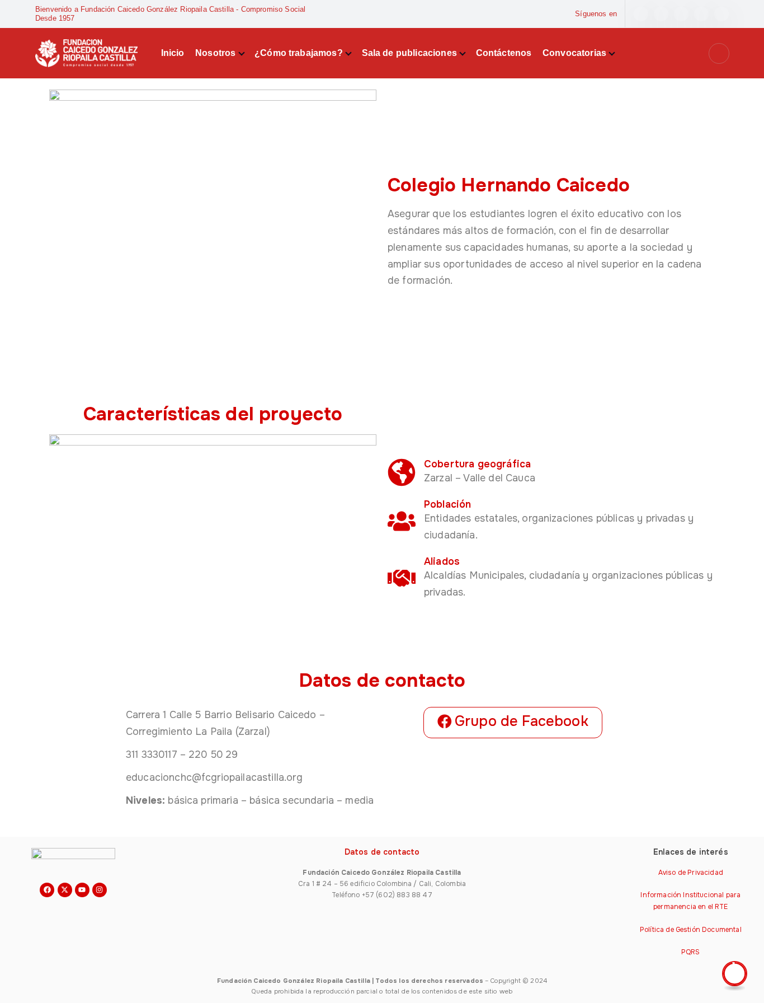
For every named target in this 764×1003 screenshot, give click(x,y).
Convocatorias (574, 53)
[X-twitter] (65, 890)
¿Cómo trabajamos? (298, 53)
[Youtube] (82, 890)
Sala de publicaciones (409, 53)
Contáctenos (504, 53)
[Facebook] (47, 890)
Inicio (173, 53)
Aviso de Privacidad (690, 872)
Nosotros (215, 53)
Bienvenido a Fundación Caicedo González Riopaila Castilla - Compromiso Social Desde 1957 (170, 13)
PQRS (690, 952)
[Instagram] (99, 890)
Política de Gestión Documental (691, 929)
